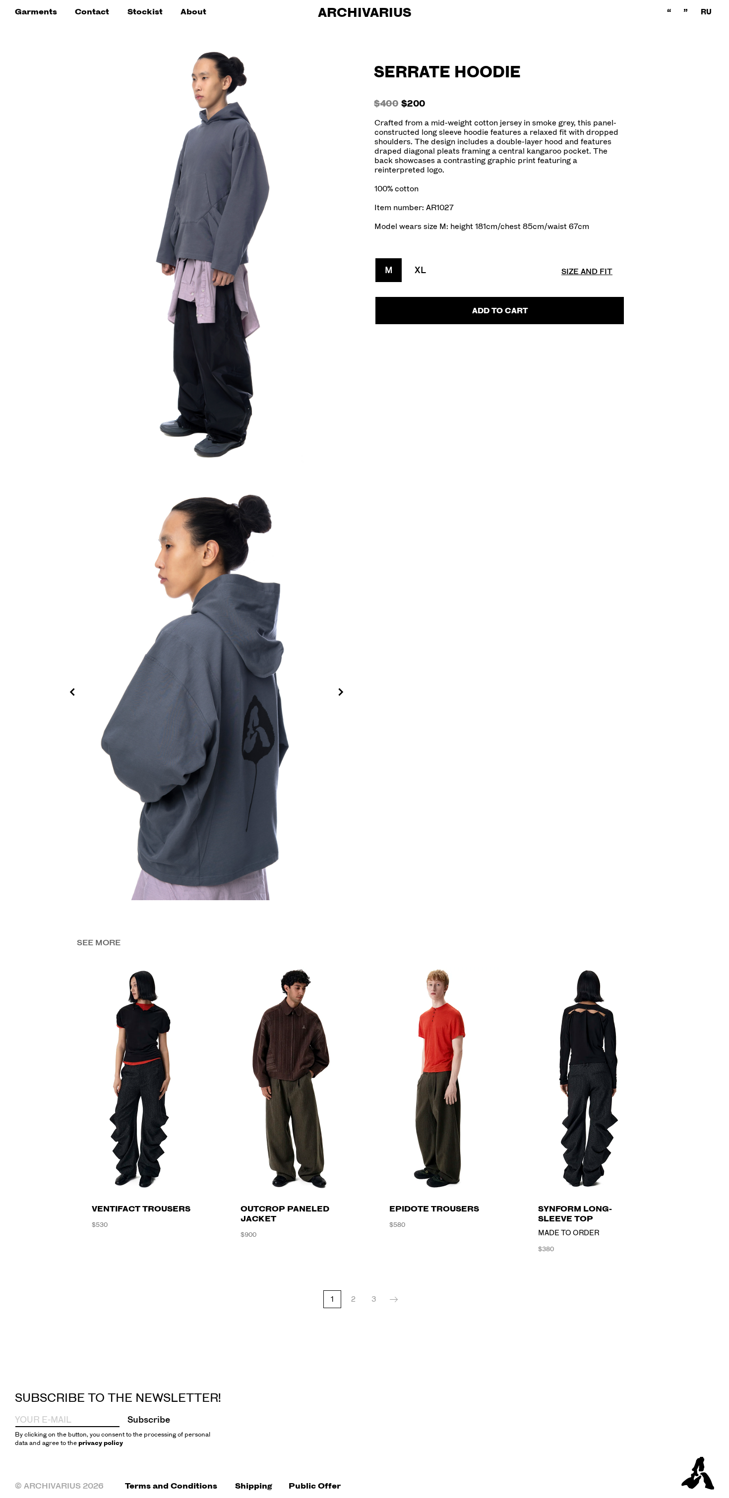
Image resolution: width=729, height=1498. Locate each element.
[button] (35, 11)
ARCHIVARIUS (365, 12)
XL (420, 270)
